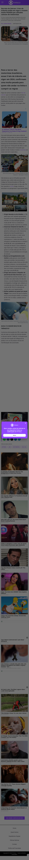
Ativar (14, 435)
